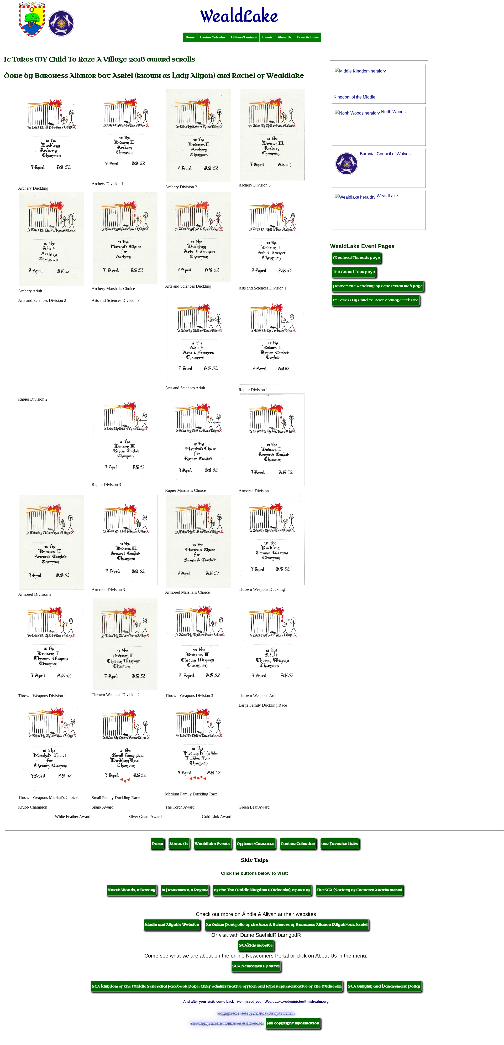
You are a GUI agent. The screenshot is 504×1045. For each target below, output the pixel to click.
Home (190, 37)
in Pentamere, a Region (185, 890)
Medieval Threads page (356, 257)
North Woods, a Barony (131, 890)
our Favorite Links (339, 843)
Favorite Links (308, 37)
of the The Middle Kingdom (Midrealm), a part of (262, 890)
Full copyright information (292, 1023)
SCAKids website (256, 945)
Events (267, 37)
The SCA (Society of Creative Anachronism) (359, 890)
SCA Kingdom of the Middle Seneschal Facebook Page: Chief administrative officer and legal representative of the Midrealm (217, 986)
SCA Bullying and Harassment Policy (384, 986)
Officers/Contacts (244, 37)
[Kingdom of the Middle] (379, 60)
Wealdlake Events (212, 843)
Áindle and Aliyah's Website (172, 924)
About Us (284, 37)
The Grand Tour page (354, 272)
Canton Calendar (212, 37)
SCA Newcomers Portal (256, 966)
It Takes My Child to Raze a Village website (375, 300)
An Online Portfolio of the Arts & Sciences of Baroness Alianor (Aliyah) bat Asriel (287, 924)
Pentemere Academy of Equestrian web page (378, 286)
